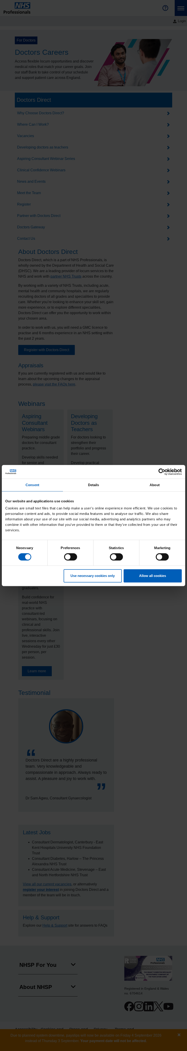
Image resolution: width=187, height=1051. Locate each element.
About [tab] (155, 485)
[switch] (70, 557)
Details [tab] (93, 485)
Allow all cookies (152, 576)
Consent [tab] (32, 485)
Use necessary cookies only (92, 576)
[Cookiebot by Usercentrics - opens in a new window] (162, 471)
